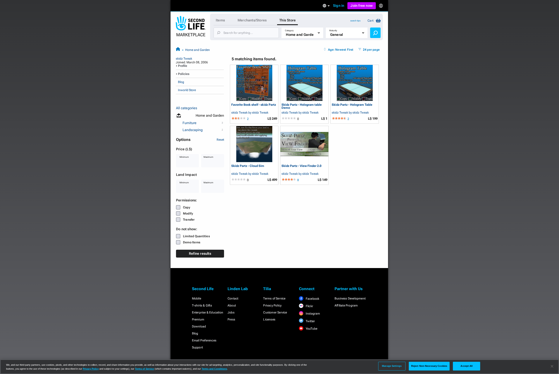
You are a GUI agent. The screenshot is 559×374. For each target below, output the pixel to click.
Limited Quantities (196, 236)
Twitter (310, 321)
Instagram (312, 313)
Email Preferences (204, 340)
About (232, 305)
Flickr (309, 306)
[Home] (178, 49)
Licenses (269, 319)
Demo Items (191, 242)
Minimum (184, 157)
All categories (186, 108)
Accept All (467, 366)
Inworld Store (187, 90)
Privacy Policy (272, 305)
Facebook (312, 298)
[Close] (552, 366)
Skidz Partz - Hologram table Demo (301, 106)
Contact (233, 298)
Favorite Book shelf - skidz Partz (253, 104)
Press (231, 319)
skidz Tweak (184, 58)
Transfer (189, 219)
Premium (198, 319)
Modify (188, 213)
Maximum (208, 157)
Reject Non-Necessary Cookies (429, 366)
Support (197, 347)
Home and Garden (197, 50)
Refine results (200, 253)
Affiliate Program (346, 305)
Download (199, 326)
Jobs (231, 312)
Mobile (196, 298)
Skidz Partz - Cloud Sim (247, 166)
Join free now (361, 5)
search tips (355, 20)
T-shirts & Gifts (202, 305)
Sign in (338, 5)
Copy (186, 207)
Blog (181, 82)
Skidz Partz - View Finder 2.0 (301, 166)
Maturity (333, 30)
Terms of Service (274, 298)
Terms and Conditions (214, 368)
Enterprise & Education (207, 312)
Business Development (350, 298)
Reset (220, 139)
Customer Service (275, 312)
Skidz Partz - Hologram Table (352, 104)
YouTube (311, 328)
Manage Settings (392, 366)
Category (289, 30)
